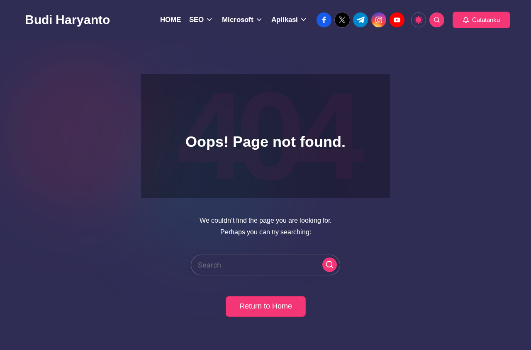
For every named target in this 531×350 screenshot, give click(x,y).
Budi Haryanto (67, 20)
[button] (481, 20)
